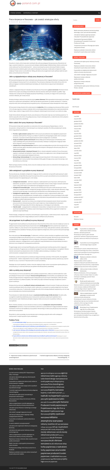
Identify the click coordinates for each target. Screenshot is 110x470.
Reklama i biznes (23, 345)
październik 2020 (78, 170)
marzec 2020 (77, 187)
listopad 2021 (77, 138)
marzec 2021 (77, 158)
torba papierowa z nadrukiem (54, 446)
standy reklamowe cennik (51, 432)
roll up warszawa (61, 424)
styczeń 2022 (77, 133)
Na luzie (76, 216)
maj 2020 (76, 182)
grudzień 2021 (78, 136)
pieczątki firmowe (46, 402)
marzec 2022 (77, 128)
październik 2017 (78, 197)
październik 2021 (78, 141)
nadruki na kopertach (51, 395)
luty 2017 (76, 207)
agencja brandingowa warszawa (51, 373)
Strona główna (15, 13)
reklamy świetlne (48, 424)
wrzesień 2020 (78, 173)
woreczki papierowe (50, 461)
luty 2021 (76, 160)
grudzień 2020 (78, 165)
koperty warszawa (56, 390)
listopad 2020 (77, 168)
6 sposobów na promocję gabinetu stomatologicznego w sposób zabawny (86, 244)
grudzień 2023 (78, 121)
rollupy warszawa (46, 427)
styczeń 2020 (77, 190)
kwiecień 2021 (78, 155)
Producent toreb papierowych (54, 405)
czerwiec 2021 (78, 150)
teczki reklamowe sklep (58, 444)
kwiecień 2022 (78, 126)
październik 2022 (78, 123)
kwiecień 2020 (78, 185)
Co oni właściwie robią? (19, 322)
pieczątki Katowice (61, 402)
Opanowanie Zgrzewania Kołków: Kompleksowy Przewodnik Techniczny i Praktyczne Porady (85, 41)
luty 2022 (76, 131)
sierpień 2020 (77, 175)
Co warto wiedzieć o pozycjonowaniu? (19, 423)
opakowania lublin (56, 399)
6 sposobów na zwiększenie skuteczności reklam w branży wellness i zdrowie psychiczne (85, 230)
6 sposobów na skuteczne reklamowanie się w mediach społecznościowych (35, 336)
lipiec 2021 (77, 148)
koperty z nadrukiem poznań (51, 393)
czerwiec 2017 (78, 202)
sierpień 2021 (77, 146)
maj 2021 (76, 153)
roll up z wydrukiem (60, 427)
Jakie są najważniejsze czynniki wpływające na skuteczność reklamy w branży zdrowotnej (85, 295)
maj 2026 (76, 116)
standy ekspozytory (57, 429)
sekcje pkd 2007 (46, 429)
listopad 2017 (77, 195)
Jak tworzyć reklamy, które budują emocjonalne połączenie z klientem (33, 330)
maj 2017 (76, 204)
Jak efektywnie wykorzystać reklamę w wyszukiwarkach (29, 326)
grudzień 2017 (78, 192)
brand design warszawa (54, 378)
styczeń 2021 (77, 163)
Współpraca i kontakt (30, 13)
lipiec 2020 (77, 177)
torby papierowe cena (50, 450)
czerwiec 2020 (78, 180)
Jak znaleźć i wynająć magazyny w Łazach (85, 74)
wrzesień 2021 (78, 143)
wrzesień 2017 (78, 199)
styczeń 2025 (77, 119)
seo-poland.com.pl (25, 22)
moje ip (63, 393)
